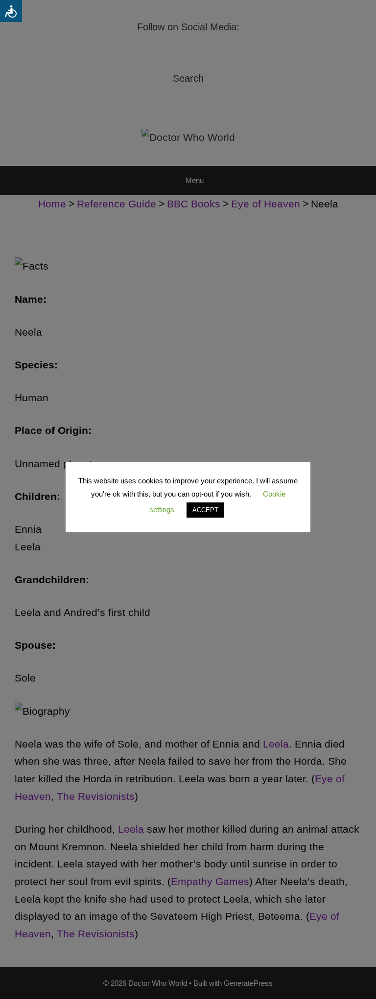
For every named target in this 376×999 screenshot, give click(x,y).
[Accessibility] (11, 11)
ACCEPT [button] (205, 510)
